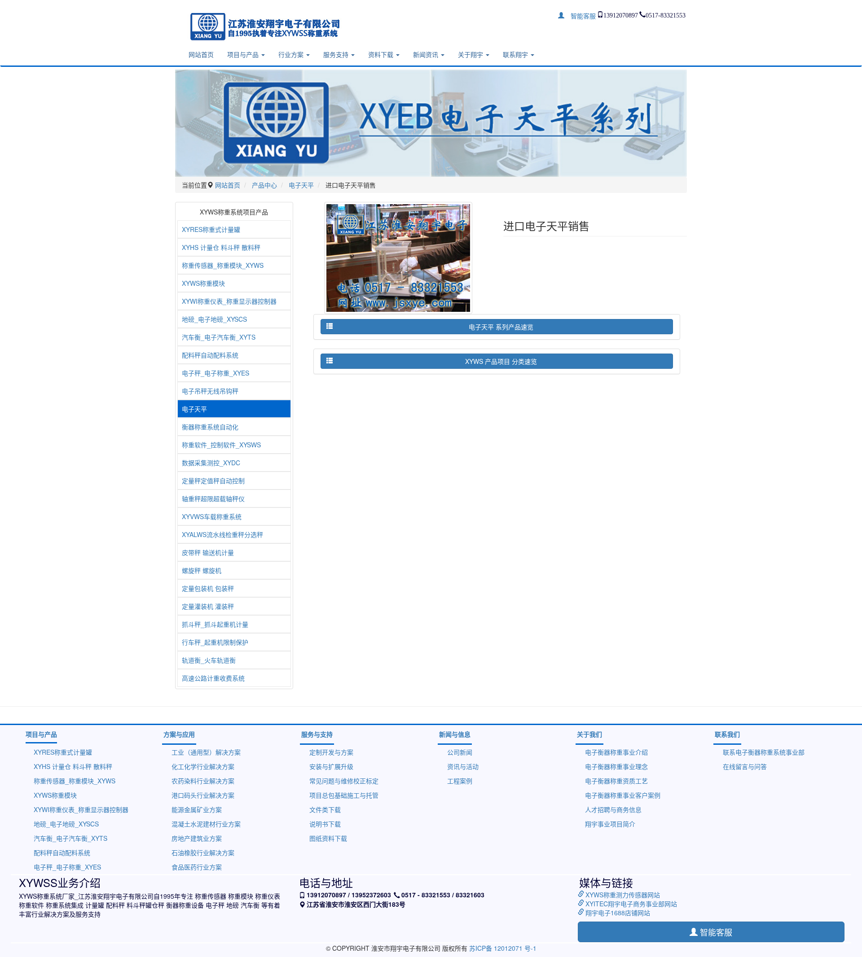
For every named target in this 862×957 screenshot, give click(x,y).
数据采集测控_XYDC (211, 462)
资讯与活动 (463, 766)
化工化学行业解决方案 (203, 766)
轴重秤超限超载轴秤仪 (213, 498)
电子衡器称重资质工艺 (616, 780)
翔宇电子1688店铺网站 (617, 912)
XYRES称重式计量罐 (211, 229)
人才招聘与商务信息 (613, 809)
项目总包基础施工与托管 (343, 795)
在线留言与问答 (745, 766)
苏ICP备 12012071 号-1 (503, 948)
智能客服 (580, 15)
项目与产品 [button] (243, 54)
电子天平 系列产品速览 (501, 326)
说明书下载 (325, 823)
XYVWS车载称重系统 (212, 516)
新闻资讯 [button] (426, 54)
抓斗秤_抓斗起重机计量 (215, 624)
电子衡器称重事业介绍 (616, 751)
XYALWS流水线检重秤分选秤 (222, 534)
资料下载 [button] (381, 54)
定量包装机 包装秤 (208, 588)
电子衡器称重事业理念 (616, 766)
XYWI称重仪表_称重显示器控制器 (229, 301)
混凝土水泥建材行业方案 (206, 823)
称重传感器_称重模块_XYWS (223, 265)
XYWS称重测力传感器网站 (622, 894)
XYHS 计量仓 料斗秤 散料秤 (221, 247)
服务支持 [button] (336, 54)
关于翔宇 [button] (471, 54)
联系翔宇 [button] (516, 54)
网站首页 (201, 54)
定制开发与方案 (331, 751)
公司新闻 (459, 751)
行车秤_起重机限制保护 (215, 642)
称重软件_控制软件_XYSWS (221, 444)
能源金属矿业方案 (197, 809)
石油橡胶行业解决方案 (203, 852)
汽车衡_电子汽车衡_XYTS (218, 336)
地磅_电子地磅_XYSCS (214, 319)
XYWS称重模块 (203, 283)
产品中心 (264, 184)
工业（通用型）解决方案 (206, 751)
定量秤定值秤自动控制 (213, 480)
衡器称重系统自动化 (210, 426)
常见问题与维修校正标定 (343, 780)
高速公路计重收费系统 (213, 677)
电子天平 (301, 184)
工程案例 (459, 780)
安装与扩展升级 (331, 766)
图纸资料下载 (328, 838)
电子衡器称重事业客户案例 (622, 795)
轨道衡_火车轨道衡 (209, 659)
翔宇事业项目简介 (610, 823)
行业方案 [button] (291, 54)
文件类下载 (325, 809)
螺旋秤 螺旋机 (201, 570)
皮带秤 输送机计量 (208, 552)
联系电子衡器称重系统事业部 (764, 751)
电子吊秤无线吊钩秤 (210, 390)
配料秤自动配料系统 (210, 354)
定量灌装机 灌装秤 (208, 606)
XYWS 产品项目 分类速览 (501, 361)
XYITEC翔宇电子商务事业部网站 (631, 903)
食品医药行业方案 (197, 866)
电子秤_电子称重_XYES (215, 372)
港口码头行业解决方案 (203, 795)
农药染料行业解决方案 (203, 780)
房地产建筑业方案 (197, 838)
